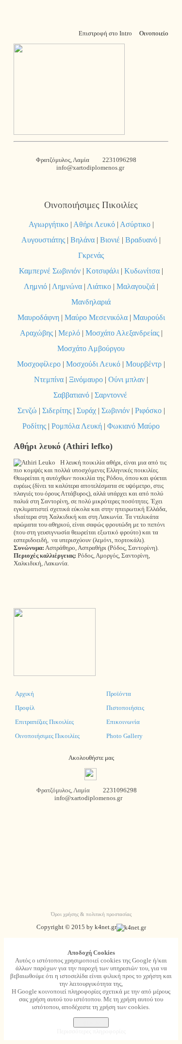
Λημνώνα (67, 286)
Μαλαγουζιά (135, 286)
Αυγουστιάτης (43, 240)
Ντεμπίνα (49, 379)
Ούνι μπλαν (126, 379)
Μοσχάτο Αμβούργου (91, 348)
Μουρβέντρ (144, 364)
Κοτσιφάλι (102, 271)
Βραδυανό (141, 240)
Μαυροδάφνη (38, 317)
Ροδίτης (34, 426)
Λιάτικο (99, 286)
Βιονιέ (110, 240)
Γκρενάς (91, 255)
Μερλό (69, 333)
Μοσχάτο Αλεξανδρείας (122, 333)
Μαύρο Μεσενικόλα (96, 317)
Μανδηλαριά (91, 302)
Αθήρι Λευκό (94, 224)
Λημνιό (35, 286)
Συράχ (86, 410)
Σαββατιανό (71, 395)
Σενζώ (27, 410)
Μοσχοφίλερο (39, 364)
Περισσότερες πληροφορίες (91, 1031)
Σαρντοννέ (111, 395)
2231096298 (119, 159)
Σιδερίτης (56, 410)
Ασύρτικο (135, 224)
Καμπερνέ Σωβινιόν (50, 271)
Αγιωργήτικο (48, 224)
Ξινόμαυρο (86, 379)
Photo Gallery (124, 735)
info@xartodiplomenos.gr (91, 167)
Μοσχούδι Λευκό (93, 364)
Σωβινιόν (115, 410)
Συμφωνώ (91, 1022)
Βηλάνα (82, 240)
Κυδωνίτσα (142, 271)
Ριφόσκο (148, 410)
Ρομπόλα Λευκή (76, 426)
